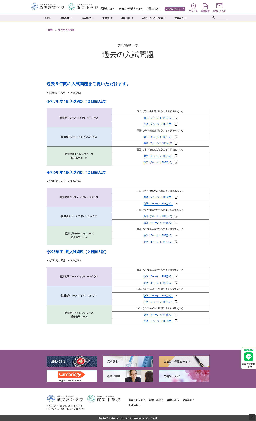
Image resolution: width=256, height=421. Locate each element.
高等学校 (86, 18)
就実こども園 (136, 400)
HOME (47, 18)
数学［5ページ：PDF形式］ (158, 136)
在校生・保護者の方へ (131, 8)
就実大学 (171, 400)
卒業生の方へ (154, 8)
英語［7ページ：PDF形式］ (158, 124)
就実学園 (187, 400)
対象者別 (179, 18)
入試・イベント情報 (152, 18)
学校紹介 (65, 18)
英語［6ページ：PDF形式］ (158, 143)
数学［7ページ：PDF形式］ (158, 117)
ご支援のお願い (173, 9)
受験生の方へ (108, 8)
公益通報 (133, 405)
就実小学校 (155, 400)
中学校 (105, 18)
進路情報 (125, 18)
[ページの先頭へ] (252, 417)
